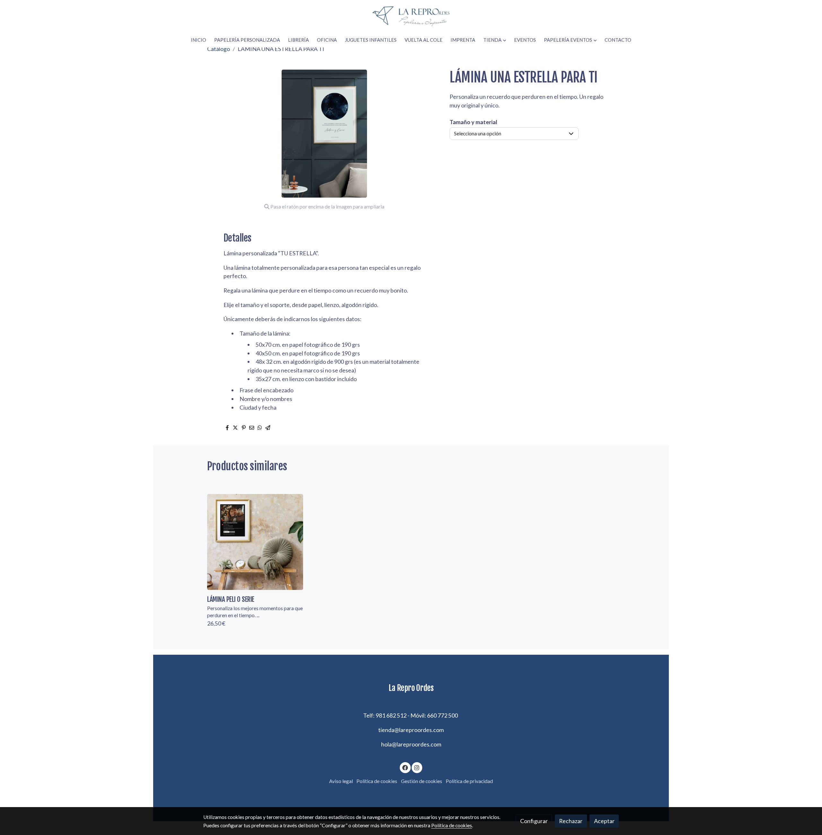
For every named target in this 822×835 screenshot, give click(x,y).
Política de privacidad (469, 781)
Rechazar (570, 820)
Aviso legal (341, 781)
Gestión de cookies (421, 781)
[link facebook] (405, 767)
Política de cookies (376, 781)
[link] (411, 16)
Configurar (534, 820)
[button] (494, 40)
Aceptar (604, 820)
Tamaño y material (473, 121)
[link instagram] (417, 767)
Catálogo (218, 48)
